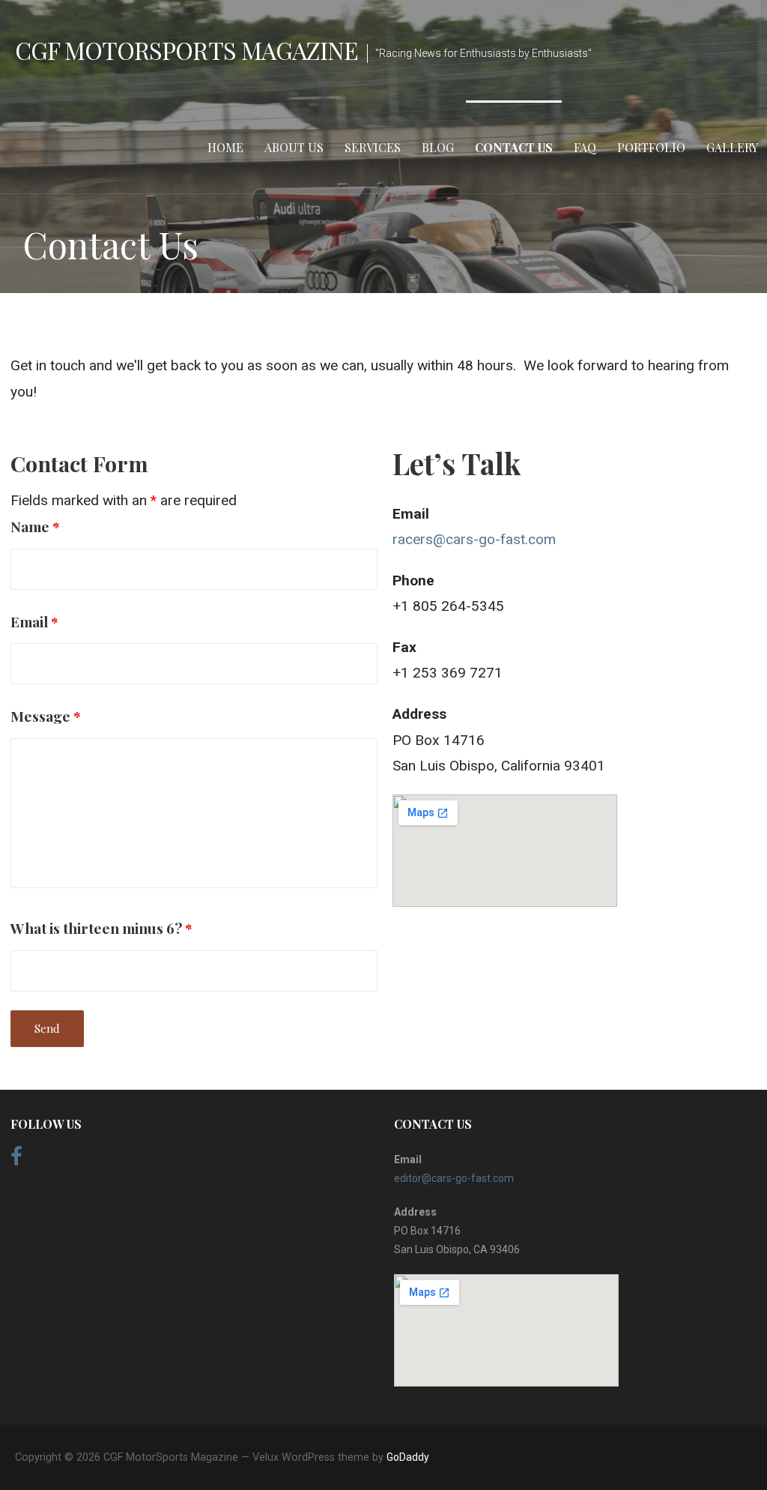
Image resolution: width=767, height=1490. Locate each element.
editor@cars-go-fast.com (454, 1178)
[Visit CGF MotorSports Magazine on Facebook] (16, 1160)
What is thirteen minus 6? (101, 928)
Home (225, 147)
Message (45, 716)
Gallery (732, 147)
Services (373, 147)
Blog (438, 147)
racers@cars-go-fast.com (474, 539)
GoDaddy (407, 1457)
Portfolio (651, 147)
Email (34, 621)
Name (35, 526)
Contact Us (514, 147)
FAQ (585, 147)
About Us (294, 147)
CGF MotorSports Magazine (186, 50)
